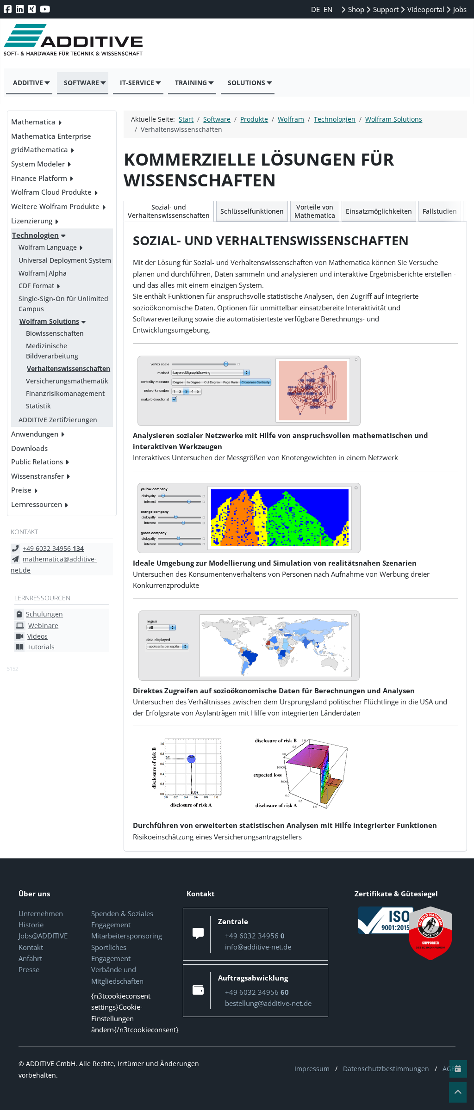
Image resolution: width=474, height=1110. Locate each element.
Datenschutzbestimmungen (386, 1068)
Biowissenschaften (55, 333)
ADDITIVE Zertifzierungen (58, 419)
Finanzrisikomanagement (65, 393)
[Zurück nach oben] (458, 1092)
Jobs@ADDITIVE (43, 935)
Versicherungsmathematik (67, 380)
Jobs (459, 9)
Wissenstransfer (37, 476)
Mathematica (33, 121)
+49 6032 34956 (53, 548)
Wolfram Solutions (49, 321)
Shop (355, 9)
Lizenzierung (31, 220)
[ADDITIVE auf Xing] (32, 9)
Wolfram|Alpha (43, 273)
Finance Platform (39, 178)
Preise (21, 489)
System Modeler (38, 163)
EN (328, 9)
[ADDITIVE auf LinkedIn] (20, 9)
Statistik (38, 405)
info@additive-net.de (258, 946)
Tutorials (41, 646)
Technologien (35, 235)
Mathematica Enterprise (51, 136)
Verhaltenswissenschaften (68, 368)
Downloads (29, 448)
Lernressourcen (36, 504)
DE (316, 9)
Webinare (43, 625)
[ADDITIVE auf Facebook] (8, 9)
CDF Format (36, 285)
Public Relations (37, 461)
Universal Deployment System (65, 260)
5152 (12, 668)
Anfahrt (30, 958)
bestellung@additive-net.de (268, 1003)
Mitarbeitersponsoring (126, 935)
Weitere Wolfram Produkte (55, 206)
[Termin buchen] (458, 1069)
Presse (29, 969)
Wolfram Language (48, 247)
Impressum (312, 1068)
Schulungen (44, 614)
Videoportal (424, 9)
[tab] (169, 211)
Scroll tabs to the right (456, 217)
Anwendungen (34, 433)
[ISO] (386, 919)
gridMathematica (39, 149)
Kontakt (31, 947)
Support (385, 9)
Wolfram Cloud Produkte (51, 192)
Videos (37, 636)
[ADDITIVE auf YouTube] (46, 9)
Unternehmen (41, 913)
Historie (31, 924)
